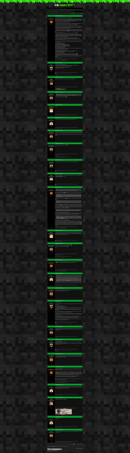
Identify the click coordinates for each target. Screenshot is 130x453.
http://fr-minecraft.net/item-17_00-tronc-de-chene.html (74, 192)
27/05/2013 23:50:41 (59, 416)
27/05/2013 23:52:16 (59, 429)
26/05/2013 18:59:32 (59, 243)
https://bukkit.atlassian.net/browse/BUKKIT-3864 (60, 39)
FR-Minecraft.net (63, 59)
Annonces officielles (54, 11)
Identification (64, 8)
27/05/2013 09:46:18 (59, 300)
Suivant (81, 13)
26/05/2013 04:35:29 (59, 15)
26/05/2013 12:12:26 (59, 77)
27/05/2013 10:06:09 (59, 326)
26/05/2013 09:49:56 (59, 62)
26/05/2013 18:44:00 (59, 230)
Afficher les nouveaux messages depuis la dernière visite (54, 450)
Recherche (57, 8)
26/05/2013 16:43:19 (59, 173)
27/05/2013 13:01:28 (59, 353)
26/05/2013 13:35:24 (59, 130)
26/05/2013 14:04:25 (59, 143)
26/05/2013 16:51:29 (59, 187)
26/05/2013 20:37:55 (59, 259)
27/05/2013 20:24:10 (59, 384)
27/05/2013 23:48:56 (59, 397)
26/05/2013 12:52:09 (59, 117)
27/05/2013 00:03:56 (59, 273)
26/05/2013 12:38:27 (59, 104)
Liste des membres (52, 8)
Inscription (60, 8)
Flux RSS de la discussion (80, 448)
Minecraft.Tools (63, 60)
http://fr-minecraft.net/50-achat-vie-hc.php (60, 32)
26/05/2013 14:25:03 (59, 159)
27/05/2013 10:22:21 (59, 339)
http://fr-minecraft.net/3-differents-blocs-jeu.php (69, 51)
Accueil (48, 8)
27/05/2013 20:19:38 (59, 366)
